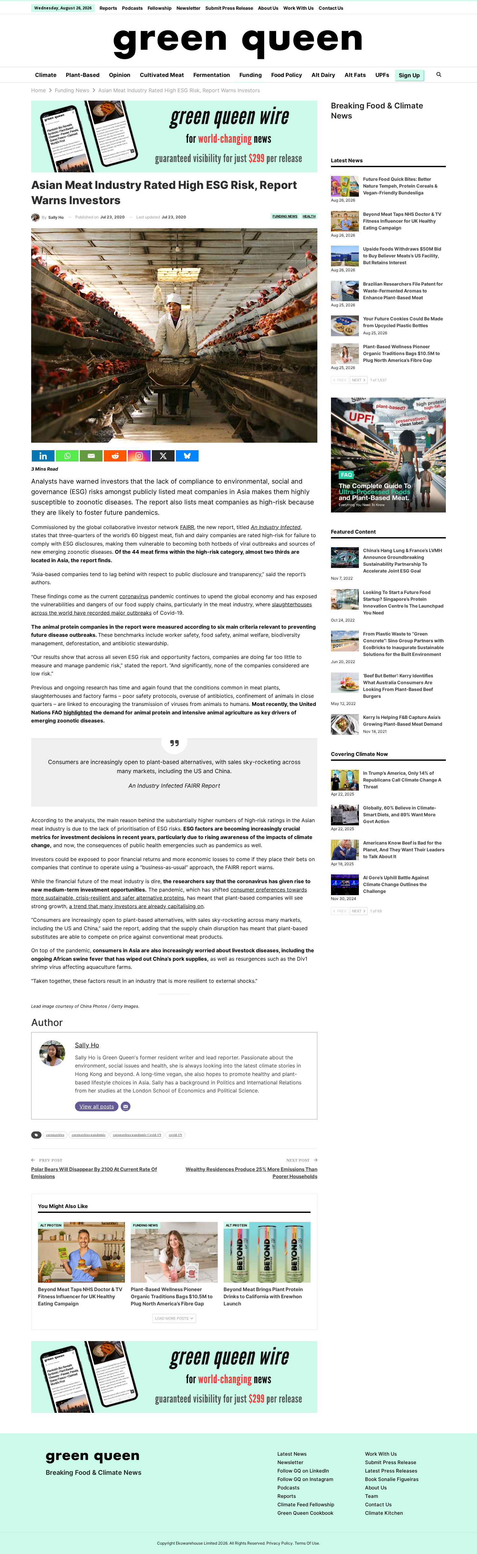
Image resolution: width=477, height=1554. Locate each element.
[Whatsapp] (67, 456)
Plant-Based (83, 75)
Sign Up (409, 75)
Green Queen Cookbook (305, 1513)
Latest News (292, 1454)
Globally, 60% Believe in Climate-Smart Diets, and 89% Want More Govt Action (399, 814)
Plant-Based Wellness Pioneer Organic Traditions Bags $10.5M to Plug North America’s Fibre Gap (401, 353)
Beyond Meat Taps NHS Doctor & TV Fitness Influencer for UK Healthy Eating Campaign (402, 220)
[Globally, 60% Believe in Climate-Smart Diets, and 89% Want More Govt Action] (345, 815)
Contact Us (331, 8)
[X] (163, 456)
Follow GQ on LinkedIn (303, 1471)
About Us (268, 8)
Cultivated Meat (162, 75)
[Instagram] (139, 456)
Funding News (285, 216)
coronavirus (133, 596)
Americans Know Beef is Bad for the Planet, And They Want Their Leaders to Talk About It (404, 849)
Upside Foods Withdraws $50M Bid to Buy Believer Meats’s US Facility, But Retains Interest (402, 255)
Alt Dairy (323, 75)
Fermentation (211, 75)
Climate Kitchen (384, 1513)
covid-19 (175, 1135)
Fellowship (160, 8)
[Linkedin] (43, 456)
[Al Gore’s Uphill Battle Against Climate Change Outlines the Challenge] (345, 884)
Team (371, 1496)
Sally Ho (87, 1045)
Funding (250, 75)
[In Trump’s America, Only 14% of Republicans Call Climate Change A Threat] (345, 780)
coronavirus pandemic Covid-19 (137, 1135)
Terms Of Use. (307, 1543)
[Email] (91, 456)
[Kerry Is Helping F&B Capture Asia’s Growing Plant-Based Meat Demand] (345, 724)
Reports (108, 8)
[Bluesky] (187, 456)
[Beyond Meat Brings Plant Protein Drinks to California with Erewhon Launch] (267, 1252)
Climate (45, 75)
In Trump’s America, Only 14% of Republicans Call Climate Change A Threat (402, 779)
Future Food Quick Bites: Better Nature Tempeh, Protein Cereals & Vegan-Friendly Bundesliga (400, 185)
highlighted (78, 712)
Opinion (119, 75)
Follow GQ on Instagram (305, 1479)
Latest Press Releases (391, 1471)
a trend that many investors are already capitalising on (136, 906)
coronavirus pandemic (88, 1135)
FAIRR (187, 527)
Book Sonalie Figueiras (392, 1479)
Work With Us (298, 8)
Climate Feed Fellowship (305, 1504)
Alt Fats (355, 75)
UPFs (382, 75)
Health (309, 216)
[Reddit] (115, 456)
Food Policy (286, 75)
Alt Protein (50, 1225)
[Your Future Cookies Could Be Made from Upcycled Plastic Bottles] (345, 325)
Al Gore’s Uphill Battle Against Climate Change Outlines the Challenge (396, 884)
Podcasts (132, 8)
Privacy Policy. (280, 1543)
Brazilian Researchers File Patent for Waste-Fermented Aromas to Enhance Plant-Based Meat (403, 290)
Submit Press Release (229, 8)
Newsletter (189, 8)
